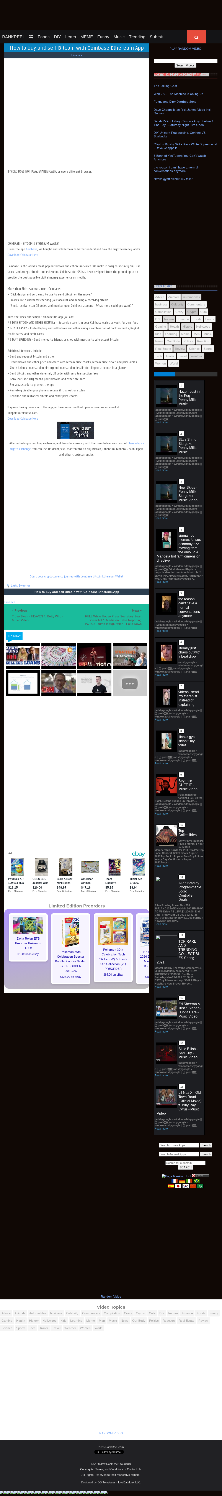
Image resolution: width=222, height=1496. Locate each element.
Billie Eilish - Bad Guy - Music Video (188, 1027)
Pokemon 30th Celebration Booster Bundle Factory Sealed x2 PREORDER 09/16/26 (70, 935)
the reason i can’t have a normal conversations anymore (176, 143)
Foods (44, 10)
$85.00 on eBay (113, 948)
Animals (173, 271)
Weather (196, 330)
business (161, 278)
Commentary (196, 278)
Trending (137, 10)
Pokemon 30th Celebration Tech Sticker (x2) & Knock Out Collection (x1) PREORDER (113, 933)
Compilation (163, 285)
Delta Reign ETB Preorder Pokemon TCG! (28, 917)
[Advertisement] (77, 178)
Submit (156, 10)
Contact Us (134, 1443)
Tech (158, 330)
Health (174, 300)
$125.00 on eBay (70, 950)
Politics (188, 315)
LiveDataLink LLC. (129, 1456)
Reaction (203, 315)
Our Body (173, 315)
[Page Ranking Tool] (176, 1150)
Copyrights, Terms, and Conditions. (102, 1443)
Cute (203, 285)
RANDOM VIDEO (111, 1407)
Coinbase (31, 223)
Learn (70, 10)
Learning (171, 308)
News (159, 315)
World (174, 337)
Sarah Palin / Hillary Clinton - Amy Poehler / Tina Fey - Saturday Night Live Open (183, 97)
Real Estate (163, 322)
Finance (76, 29)
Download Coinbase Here (23, 229)
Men (197, 308)
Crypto (191, 285)
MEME (86, 10)
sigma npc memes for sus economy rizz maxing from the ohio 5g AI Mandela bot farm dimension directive (179, 522)
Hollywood (203, 300)
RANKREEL (13, 10)
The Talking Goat (165, 59)
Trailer (170, 330)
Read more (161, 396)
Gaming (160, 300)
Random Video (111, 1270)
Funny (103, 10)
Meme (185, 308)
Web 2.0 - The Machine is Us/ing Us (178, 67)
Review (180, 322)
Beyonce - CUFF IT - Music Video (188, 759)
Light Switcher (20, 559)
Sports (208, 322)
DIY (57, 10)
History (187, 300)
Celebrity (177, 278)
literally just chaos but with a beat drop (189, 626)
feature (169, 293)
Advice (159, 271)
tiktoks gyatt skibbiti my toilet (173, 153)
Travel (182, 330)
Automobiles (191, 271)
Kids (158, 308)
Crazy (179, 285)
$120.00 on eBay (28, 928)
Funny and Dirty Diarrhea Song (175, 75)
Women (160, 337)
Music (119, 10)
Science (194, 322)
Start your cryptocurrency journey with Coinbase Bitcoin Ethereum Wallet (76, 550)
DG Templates (107, 1456)
